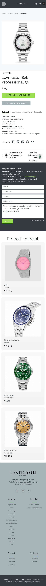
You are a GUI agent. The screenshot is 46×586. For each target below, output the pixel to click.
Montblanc (32, 156)
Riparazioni (11, 558)
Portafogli (11, 517)
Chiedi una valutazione (34, 508)
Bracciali (11, 529)
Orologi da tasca (11, 523)
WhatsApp (31, 176)
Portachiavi (11, 514)
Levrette (16, 155)
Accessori (11, 561)
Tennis (11, 544)
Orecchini (11, 538)
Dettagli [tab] (5, 112)
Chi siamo (34, 558)
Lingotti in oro (11, 504)
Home (4, 13)
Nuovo (10, 13)
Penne (12, 508)
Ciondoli (11, 532)
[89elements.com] (23, 473)
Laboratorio (11, 565)
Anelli (11, 526)
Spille (11, 541)
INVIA (7, 221)
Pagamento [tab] (15, 112)
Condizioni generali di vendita (29, 581)
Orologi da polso (11, 520)
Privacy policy (38, 579)
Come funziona (34, 504)
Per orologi (11, 511)
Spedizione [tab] (27, 112)
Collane (11, 535)
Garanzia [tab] (38, 112)
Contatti (34, 561)
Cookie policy (12, 581)
